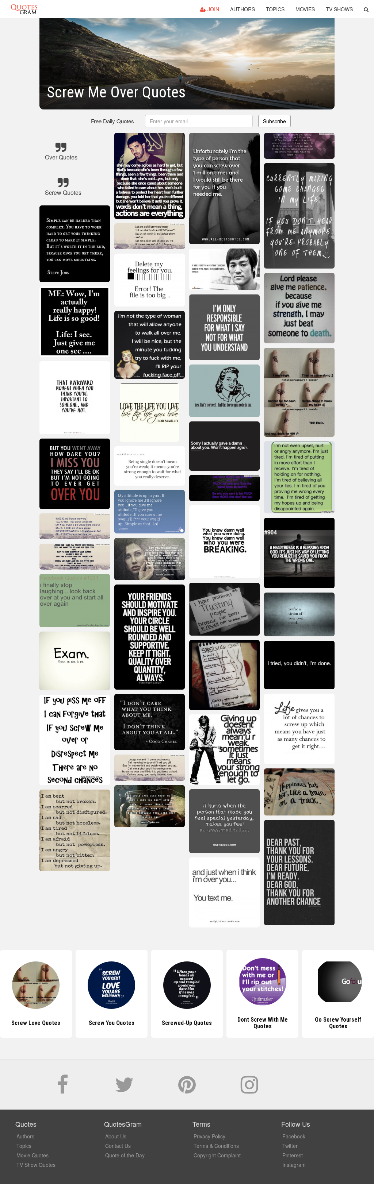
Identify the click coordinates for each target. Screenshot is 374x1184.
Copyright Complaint (217, 1155)
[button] (366, 9)
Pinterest (292, 1155)
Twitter (290, 1145)
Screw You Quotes (111, 1022)
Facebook (293, 1136)
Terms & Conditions (216, 1145)
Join (212, 9)
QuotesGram (24, 9)
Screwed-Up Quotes (187, 1022)
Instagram (294, 1164)
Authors (242, 9)
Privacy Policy (209, 1136)
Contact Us (118, 1145)
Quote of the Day (125, 1155)
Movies (305, 9)
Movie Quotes (32, 1155)
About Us (115, 1136)
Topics (275, 9)
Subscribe (274, 121)
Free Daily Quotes (112, 121)
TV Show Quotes (36, 1164)
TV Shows (339, 9)
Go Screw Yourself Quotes (338, 1023)
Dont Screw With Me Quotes (262, 1023)
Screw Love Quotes (35, 1022)
